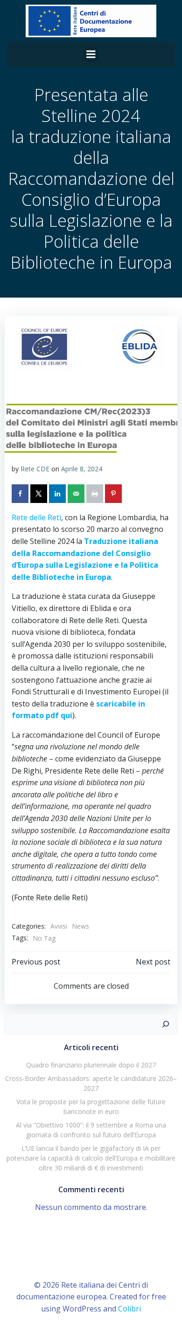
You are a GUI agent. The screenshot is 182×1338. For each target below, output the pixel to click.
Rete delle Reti (36, 517)
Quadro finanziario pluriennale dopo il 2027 (91, 1064)
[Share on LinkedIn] (58, 493)
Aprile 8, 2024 (81, 468)
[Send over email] (77, 493)
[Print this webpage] (95, 493)
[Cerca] (165, 1024)
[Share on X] (39, 493)
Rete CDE (35, 468)
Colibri (129, 1309)
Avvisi (58, 926)
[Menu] (91, 54)
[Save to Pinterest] (114, 493)
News (80, 926)
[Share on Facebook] (21, 493)
